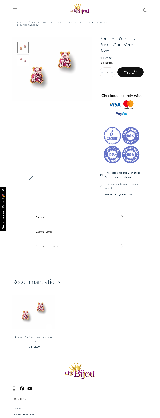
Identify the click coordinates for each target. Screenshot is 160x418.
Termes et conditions (23, 413)
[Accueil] (80, 10)
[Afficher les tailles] (49, 327)
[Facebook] (21, 388)
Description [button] (45, 217)
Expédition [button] (44, 231)
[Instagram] (14, 388)
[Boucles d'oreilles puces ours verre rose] (33, 311)
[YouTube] (29, 388)
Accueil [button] (22, 22)
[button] (14, 9)
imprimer (17, 407)
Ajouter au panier (130, 72)
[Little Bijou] (80, 372)
